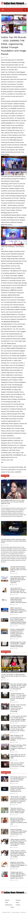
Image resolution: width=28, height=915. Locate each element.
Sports (17, 902)
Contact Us (23, 912)
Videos (12, 907)
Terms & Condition (16, 912)
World (6, 902)
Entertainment (8, 905)
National (7, 900)
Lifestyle (18, 905)
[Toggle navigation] (2, 9)
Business (18, 900)
